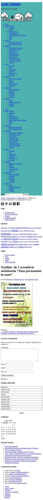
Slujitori (11, 104)
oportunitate (31, 241)
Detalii (21, 413)
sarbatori (4, 247)
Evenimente (12, 70)
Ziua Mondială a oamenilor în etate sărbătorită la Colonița (19, 332)
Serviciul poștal (9, 212)
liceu (15, 241)
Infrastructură (13, 32)
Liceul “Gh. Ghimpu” (12, 492)
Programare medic (10, 218)
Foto (30, 236)
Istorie (11, 30)
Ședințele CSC (13, 53)
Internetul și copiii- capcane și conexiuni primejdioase (21, 457)
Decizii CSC (13, 51)
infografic (4, 241)
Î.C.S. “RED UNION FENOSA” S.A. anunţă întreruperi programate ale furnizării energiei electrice (23, 454)
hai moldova (29, 239)
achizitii (13, 228)
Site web (3, 372)
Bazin (29, 231)
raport (25, 244)
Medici (11, 80)
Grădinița (8, 88)
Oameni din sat (13, 33)
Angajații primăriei (15, 60)
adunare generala (22, 228)
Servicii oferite (13, 84)
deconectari (5, 236)
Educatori (12, 91)
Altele (7, 260)
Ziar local (28, 247)
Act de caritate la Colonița (13, 450)
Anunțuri (11, 28)
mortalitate (20, 241)
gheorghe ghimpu (10, 239)
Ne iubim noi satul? (15, 481)
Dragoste (18, 236)
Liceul (7, 64)
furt (2, 239)
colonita (5, 233)
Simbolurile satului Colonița (17, 35)
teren (16, 247)
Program (11, 82)
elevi (23, 236)
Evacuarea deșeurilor (11, 446)
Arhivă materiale (10, 262)
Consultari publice (25, 234)
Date (10, 39)
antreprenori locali (6, 231)
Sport (6, 257)
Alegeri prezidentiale (35, 228)
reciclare (30, 244)
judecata (10, 241)
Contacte (11, 62)
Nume (3, 364)
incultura (35, 239)
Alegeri (7, 216)
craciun (35, 234)
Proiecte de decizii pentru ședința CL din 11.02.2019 (21, 459)
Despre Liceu (13, 73)
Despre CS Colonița (15, 79)
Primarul (7, 41)
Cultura (7, 258)
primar (4, 244)
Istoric (11, 100)
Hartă (10, 37)
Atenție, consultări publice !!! (20, 472)
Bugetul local (13, 57)
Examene (12, 75)
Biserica (7, 99)
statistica (11, 247)
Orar (10, 68)
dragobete (13, 236)
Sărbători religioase (15, 102)
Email (3, 368)
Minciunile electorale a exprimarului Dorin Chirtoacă (21, 448)
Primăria (7, 46)
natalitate (25, 241)
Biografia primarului (15, 42)
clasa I (32, 231)
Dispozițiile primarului (16, 48)
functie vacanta (37, 236)
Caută (2, 194)
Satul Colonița (11, 4)
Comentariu (4, 347)
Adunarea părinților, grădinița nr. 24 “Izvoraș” (19, 452)
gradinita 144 (22, 239)
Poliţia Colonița (10, 220)
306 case (4, 228)
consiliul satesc (15, 234)
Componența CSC (14, 50)
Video (21, 247)
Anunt (15, 230)
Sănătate (7, 77)
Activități (12, 95)
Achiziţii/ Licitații (14, 59)
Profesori (11, 66)
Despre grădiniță (14, 89)
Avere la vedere (10, 255)
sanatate (36, 244)
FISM (26, 236)
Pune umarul (19, 244)
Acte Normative (14, 55)
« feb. (3, 438)
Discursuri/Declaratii (15, 44)
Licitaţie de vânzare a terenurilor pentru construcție (18, 332)
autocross (21, 231)
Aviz (26, 231)
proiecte (11, 244)
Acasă (7, 24)
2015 (8, 228)
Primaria (9, 279)
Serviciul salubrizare (11, 214)
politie (37, 241)
